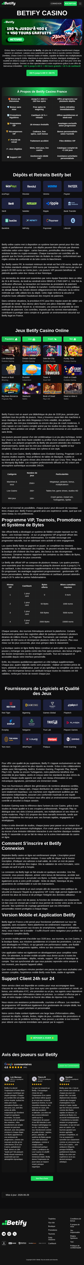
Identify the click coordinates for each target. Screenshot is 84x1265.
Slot (71, 339)
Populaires (9, 339)
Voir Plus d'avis (42, 1178)
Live (30, 339)
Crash (50, 339)
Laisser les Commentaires (69, 1066)
